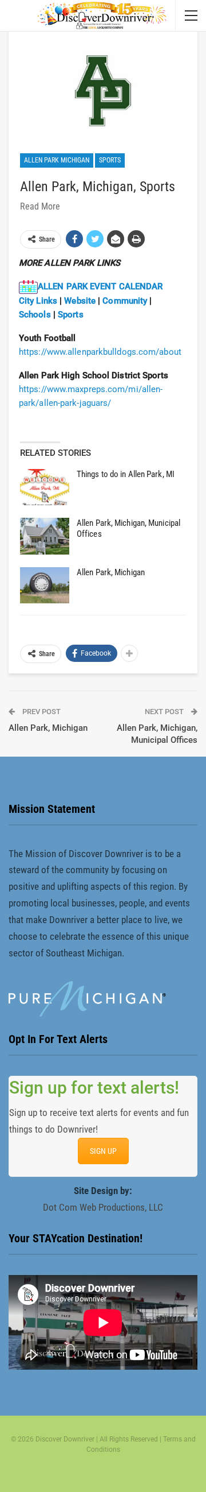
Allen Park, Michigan (111, 572)
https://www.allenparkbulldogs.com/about (100, 352)
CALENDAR (140, 286)
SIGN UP (103, 1151)
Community (124, 301)
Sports (110, 160)
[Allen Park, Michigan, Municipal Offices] (44, 536)
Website (81, 301)
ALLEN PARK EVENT (77, 286)
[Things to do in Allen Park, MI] (44, 487)
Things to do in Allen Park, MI (126, 474)
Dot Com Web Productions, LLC (103, 1207)
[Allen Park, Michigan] (44, 585)
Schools (36, 314)
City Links (38, 301)
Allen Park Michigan (56, 160)
